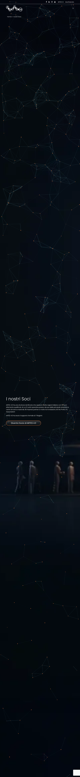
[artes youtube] (54, 2)
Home (9, 17)
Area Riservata (69, 2)
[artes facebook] (46, 2)
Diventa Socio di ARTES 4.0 (23, 423)
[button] (73, 8)
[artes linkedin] (49, 2)
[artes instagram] (52, 2)
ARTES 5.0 (61, 2)
